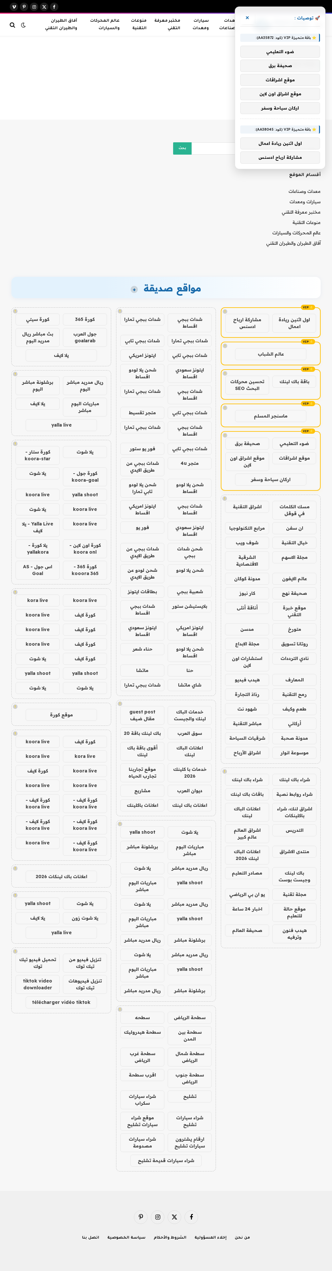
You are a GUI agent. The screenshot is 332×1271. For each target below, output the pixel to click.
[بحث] (13, 25)
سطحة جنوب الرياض (189, 1078)
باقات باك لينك (247, 794)
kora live (37, 600)
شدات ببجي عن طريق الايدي (142, 466)
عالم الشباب (271, 354)
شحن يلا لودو (190, 570)
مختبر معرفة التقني (167, 24)
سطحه (142, 1017)
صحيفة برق (247, 443)
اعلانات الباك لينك (247, 812)
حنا (189, 670)
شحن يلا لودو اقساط (142, 373)
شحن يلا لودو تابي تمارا (142, 488)
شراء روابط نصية (294, 794)
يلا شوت (189, 832)
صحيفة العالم (247, 930)
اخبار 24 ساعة (247, 909)
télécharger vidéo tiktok (61, 1002)
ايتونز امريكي (142, 355)
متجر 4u (190, 463)
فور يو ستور (142, 449)
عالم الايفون (294, 579)
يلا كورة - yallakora (38, 548)
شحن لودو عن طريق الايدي (142, 573)
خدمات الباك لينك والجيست (190, 715)
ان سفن (294, 528)
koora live (38, 495)
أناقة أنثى (247, 608)
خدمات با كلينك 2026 (190, 772)
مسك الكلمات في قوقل (294, 510)
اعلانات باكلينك (142, 805)
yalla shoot (142, 832)
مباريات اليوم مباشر (190, 850)
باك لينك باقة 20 (142, 733)
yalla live (61, 425)
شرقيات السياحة (247, 738)
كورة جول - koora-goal (85, 476)
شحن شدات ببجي (190, 552)
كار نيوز (247, 593)
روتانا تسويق (294, 644)
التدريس (294, 830)
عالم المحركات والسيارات (105, 24)
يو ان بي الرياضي (247, 894)
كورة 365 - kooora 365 (85, 570)
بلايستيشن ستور (189, 606)
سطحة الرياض (190, 1017)
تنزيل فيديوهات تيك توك (85, 984)
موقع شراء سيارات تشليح (142, 1121)
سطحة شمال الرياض (189, 1057)
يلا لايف (61, 355)
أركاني (294, 723)
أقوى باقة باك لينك (142, 751)
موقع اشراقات (294, 458)
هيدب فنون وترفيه (294, 933)
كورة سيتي (37, 319)
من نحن (242, 1238)
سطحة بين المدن (190, 1035)
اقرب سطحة (142, 1075)
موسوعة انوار (294, 753)
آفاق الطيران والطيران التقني (61, 24)
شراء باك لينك (294, 780)
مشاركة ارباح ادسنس (247, 323)
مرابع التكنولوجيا (247, 528)
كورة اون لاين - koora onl (85, 548)
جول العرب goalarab (85, 337)
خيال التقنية (294, 543)
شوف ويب (247, 543)
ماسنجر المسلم (271, 416)
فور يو (142, 527)
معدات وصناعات (228, 24)
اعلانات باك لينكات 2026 (61, 876)
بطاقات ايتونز (142, 591)
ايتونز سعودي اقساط (189, 373)
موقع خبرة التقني (294, 611)
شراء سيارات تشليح (189, 1121)
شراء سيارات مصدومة (142, 1142)
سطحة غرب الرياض (142, 1057)
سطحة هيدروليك (142, 1032)
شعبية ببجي (190, 591)
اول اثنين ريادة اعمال (294, 323)
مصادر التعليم (247, 873)
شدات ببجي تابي (142, 341)
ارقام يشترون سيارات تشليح (189, 1142)
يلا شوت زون (85, 918)
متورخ (294, 629)
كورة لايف (85, 615)
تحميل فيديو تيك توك (37, 963)
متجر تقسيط (142, 413)
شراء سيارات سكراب (142, 1099)
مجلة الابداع (247, 644)
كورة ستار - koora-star (38, 455)
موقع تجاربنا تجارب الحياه (142, 772)
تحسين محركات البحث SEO (247, 385)
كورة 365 (85, 319)
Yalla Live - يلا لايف (37, 527)
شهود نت (247, 709)
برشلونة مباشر (142, 847)
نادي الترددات (294, 658)
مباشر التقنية (247, 723)
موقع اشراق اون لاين (247, 461)
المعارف (294, 680)
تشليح (189, 1096)
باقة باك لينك (294, 381)
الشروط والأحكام (170, 1238)
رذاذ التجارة (247, 694)
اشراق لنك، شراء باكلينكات (294, 812)
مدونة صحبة (294, 738)
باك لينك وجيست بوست (294, 876)
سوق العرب (189, 733)
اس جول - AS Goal (37, 570)
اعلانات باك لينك (189, 805)
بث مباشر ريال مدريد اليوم (37, 337)
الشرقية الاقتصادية (247, 560)
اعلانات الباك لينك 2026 (247, 855)
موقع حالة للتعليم (294, 912)
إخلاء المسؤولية (211, 1238)
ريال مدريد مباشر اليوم (85, 385)
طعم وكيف (294, 709)
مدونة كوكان (247, 579)
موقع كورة (61, 715)
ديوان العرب (189, 791)
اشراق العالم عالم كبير (247, 833)
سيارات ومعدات (201, 24)
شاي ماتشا (189, 685)
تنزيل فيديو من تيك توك (85, 963)
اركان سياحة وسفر (270, 479)
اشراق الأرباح (247, 753)
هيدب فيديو (247, 680)
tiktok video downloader (37, 984)
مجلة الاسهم (294, 557)
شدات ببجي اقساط (189, 322)
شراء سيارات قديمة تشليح (166, 1160)
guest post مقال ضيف (142, 715)
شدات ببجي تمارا (142, 319)
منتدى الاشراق (294, 851)
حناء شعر (142, 649)
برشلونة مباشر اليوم (37, 385)
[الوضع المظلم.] (23, 25)
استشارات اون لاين (247, 661)
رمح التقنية (294, 694)
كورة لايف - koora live (85, 803)
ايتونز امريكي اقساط (142, 509)
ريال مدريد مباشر (190, 868)
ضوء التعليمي (294, 443)
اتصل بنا (90, 1238)
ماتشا (142, 670)
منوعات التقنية (139, 24)
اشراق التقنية (247, 507)
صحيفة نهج (294, 593)
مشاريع (142, 791)
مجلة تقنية (294, 894)
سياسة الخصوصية (126, 1238)
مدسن (247, 629)
